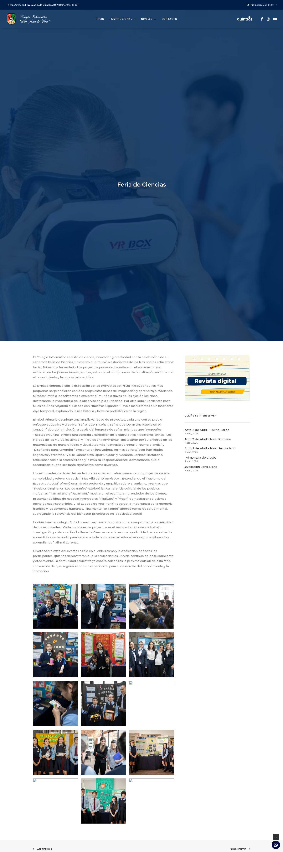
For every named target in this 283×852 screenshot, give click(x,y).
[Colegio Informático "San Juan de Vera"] (28, 19)
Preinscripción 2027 (262, 4)
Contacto (169, 18)
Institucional (121, 18)
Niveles (146, 18)
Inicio (99, 18)
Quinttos (244, 19)
